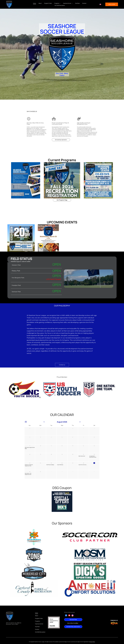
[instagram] (72, 615)
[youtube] (69, 615)
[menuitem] (34, 3)
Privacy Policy (92, 641)
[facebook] (66, 615)
